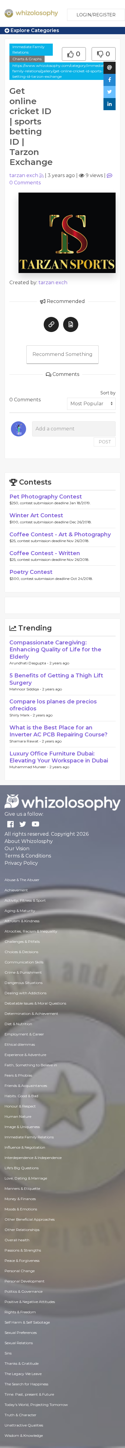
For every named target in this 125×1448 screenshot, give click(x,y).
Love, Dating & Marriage (26, 1178)
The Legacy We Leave (23, 1373)
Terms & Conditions (28, 856)
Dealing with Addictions (25, 993)
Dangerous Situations (23, 982)
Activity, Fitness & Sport (25, 900)
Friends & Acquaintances (26, 1085)
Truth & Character (20, 1415)
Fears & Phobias (18, 1075)
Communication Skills (24, 962)
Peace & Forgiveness (22, 1260)
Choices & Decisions (21, 951)
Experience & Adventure (25, 1054)
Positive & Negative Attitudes (30, 1301)
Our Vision (17, 848)
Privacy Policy (21, 863)
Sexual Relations (19, 1343)
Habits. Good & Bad (21, 1096)
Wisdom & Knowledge (24, 1435)
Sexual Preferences (21, 1332)
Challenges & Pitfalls (22, 941)
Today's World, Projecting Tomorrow (36, 1404)
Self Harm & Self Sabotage (27, 1322)
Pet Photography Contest (45, 496)
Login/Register (96, 15)
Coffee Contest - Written (44, 553)
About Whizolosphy (29, 841)
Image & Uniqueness (22, 1126)
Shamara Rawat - (25, 741)
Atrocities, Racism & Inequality (31, 931)
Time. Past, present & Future (29, 1394)
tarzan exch (23, 175)
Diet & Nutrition (18, 1024)
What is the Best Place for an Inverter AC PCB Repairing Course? (58, 731)
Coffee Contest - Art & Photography (60, 534)
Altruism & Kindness (22, 921)
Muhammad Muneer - (29, 767)
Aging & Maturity (20, 910)
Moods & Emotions (21, 1209)
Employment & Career (24, 1034)
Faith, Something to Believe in (31, 1065)
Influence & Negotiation (25, 1147)
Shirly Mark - (21, 715)
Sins (8, 1353)
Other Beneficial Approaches (30, 1219)
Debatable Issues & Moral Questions (35, 1003)
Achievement (16, 890)
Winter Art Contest (36, 515)
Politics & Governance (23, 1291)
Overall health (17, 1240)
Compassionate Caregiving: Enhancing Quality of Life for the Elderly (55, 649)
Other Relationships (22, 1229)
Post (105, 442)
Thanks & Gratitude (22, 1363)
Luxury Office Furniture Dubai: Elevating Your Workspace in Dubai (58, 757)
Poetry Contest (30, 572)
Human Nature (18, 1116)
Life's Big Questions (22, 1168)
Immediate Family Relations (28, 49)
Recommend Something (62, 354)
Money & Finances (20, 1198)
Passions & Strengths (23, 1250)
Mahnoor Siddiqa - (25, 689)
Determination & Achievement (31, 1013)
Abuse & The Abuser (22, 879)
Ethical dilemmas (20, 1044)
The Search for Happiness (26, 1384)
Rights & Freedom (20, 1312)
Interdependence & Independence (33, 1157)
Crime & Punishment (23, 972)
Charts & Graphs (27, 59)
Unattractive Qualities (24, 1425)
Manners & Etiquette (22, 1188)
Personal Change (20, 1271)
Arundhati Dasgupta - (29, 663)
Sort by (108, 393)
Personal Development (25, 1281)
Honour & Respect (20, 1106)
